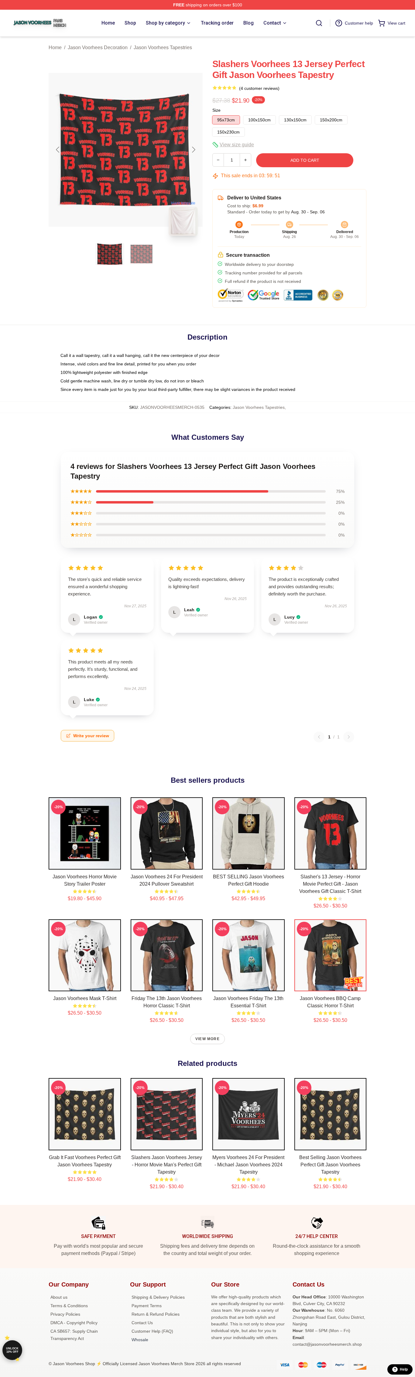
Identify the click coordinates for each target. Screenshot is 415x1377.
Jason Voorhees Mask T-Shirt (84, 998)
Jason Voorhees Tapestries (163, 47)
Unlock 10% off (12, 1350)
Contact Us (142, 1322)
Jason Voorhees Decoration (98, 47)
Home (55, 47)
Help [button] (404, 1369)
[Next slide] (193, 149)
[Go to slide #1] (110, 254)
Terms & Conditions (69, 1305)
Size (216, 110)
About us (58, 1297)
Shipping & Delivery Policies (158, 1297)
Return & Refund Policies (156, 1314)
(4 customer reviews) (259, 88)
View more (207, 1039)
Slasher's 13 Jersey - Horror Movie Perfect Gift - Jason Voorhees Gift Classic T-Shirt (330, 884)
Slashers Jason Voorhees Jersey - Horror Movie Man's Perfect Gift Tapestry (166, 1165)
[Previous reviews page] (319, 736)
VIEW (84, 863)
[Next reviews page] (348, 736)
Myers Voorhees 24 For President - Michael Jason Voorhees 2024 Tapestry (248, 1165)
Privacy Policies (65, 1314)
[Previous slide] (58, 149)
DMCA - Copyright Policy (74, 1322)
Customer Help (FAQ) (152, 1331)
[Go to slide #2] (141, 254)
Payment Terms (147, 1305)
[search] (319, 23)
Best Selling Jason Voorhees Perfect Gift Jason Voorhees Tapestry (330, 1165)
